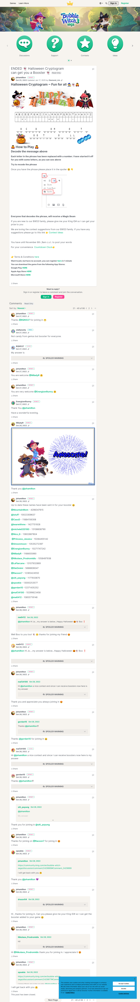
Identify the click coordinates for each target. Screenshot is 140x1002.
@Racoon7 (16, 573)
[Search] (106, 3)
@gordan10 (17, 587)
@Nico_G (15, 534)
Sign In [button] (46, 297)
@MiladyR (34, 375)
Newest (20, 308)
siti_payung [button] (23, 807)
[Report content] (93, 69)
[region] (98, 988)
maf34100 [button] (23, 682)
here (37, 257)
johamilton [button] (21, 77)
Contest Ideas (56, 232)
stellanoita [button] (21, 330)
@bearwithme (18, 524)
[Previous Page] (86, 308)
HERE (24, 268)
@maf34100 (17, 592)
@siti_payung (18, 578)
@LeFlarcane (17, 563)
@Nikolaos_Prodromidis (23, 558)
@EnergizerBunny (43, 391)
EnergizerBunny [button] (23, 401)
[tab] (69, 60)
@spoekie (16, 582)
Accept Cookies (124, 983)
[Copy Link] (61, 80)
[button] (13, 79)
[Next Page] (91, 308)
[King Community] (70, 3)
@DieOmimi (17, 568)
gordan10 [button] (22, 722)
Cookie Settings (124, 993)
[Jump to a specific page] (95, 308)
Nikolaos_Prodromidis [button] (28, 935)
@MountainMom (19, 510)
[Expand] (53, 820)
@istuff (15, 514)
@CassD (15, 519)
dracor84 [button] (22, 899)
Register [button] (59, 297)
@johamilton (28, 408)
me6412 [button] (22, 617)
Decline (123, 988)
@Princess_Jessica (22, 539)
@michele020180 (20, 529)
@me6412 (16, 597)
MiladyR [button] (19, 423)
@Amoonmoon (19, 544)
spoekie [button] (19, 851)
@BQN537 (24, 320)
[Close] (134, 978)
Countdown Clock (43, 247)
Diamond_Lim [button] (54, 80)
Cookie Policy (70, 992)
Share (14, 283)
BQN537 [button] (20, 346)
